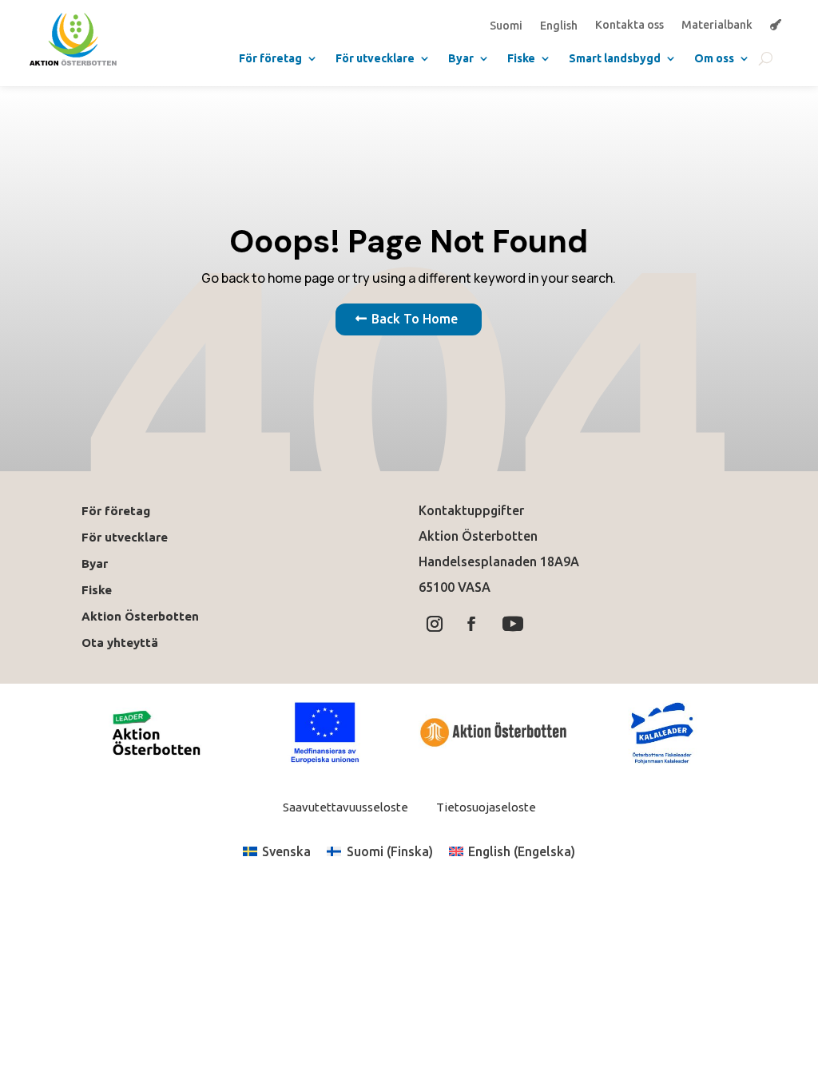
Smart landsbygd (615, 59)
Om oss (714, 59)
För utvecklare (375, 59)
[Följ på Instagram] (435, 624)
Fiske (521, 59)
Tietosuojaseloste (485, 807)
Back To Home (414, 318)
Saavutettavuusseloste (345, 807)
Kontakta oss (629, 25)
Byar (461, 59)
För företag (270, 59)
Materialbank (716, 25)
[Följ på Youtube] (513, 624)
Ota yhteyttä (123, 642)
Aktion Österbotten (140, 616)
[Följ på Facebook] (471, 623)
